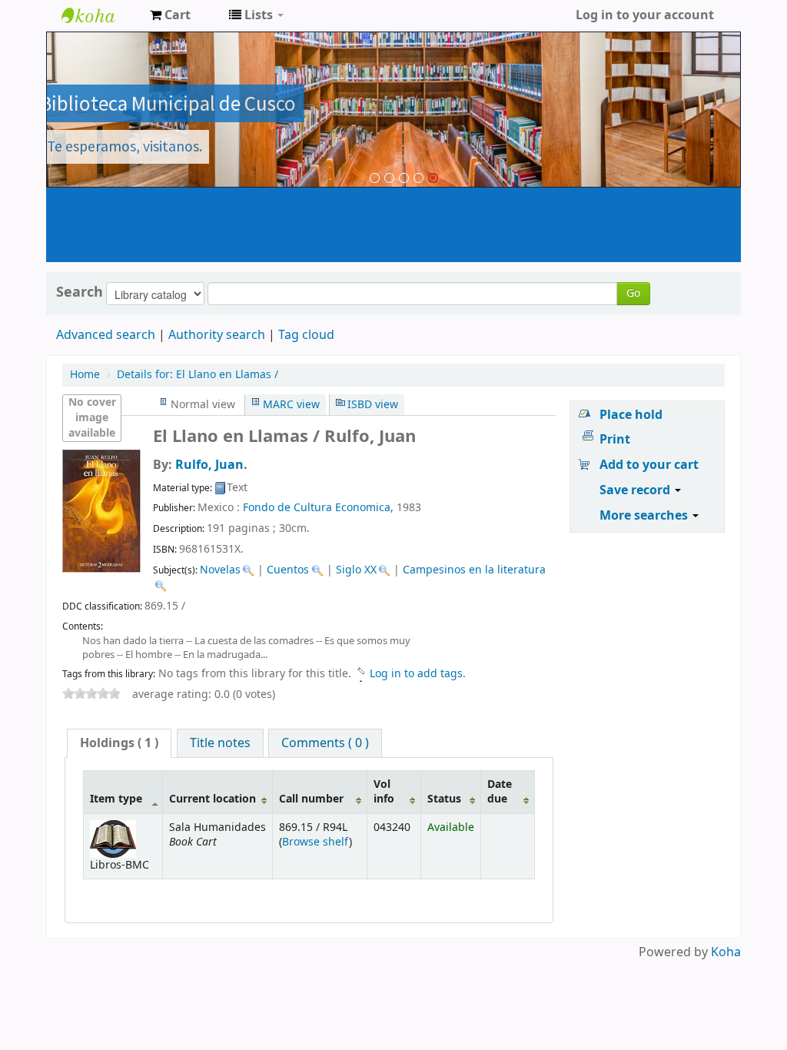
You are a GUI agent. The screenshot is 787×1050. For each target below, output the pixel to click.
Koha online (99, 15)
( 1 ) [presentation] (119, 743)
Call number (311, 799)
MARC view (291, 405)
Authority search (216, 335)
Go (633, 293)
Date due (499, 791)
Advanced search (105, 335)
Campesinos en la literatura (474, 570)
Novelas (220, 570)
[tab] (119, 743)
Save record (636, 490)
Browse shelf (315, 842)
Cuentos (288, 570)
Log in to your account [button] (645, 15)
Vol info (384, 791)
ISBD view (372, 405)
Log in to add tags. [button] (418, 674)
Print (614, 439)
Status (444, 799)
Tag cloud (306, 335)
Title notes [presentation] (220, 743)
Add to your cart (649, 465)
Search (79, 292)
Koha (726, 952)
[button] (170, 15)
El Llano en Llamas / (197, 375)
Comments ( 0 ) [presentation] (325, 743)
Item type (116, 799)
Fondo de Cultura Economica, (318, 508)
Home (85, 375)
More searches (645, 516)
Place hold (630, 415)
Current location (212, 799)
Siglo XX (356, 570)
